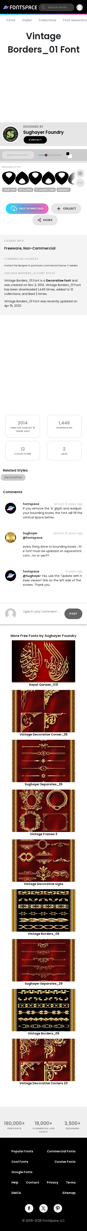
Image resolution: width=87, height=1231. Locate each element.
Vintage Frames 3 (43, 834)
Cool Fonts (19, 1162)
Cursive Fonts (65, 1162)
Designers (72, 1128)
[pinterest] (58, 1208)
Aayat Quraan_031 (43, 684)
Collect (69, 208)
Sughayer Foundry (43, 132)
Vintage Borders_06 (43, 934)
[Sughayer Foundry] (12, 134)
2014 (23, 423)
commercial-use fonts (44, 1130)
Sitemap (69, 1193)
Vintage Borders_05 (43, 1033)
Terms (71, 1182)
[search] (56, 7)
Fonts (11, 20)
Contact (35, 139)
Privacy (52, 1182)
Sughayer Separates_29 (44, 983)
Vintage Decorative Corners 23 (43, 1083)
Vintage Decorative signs (43, 884)
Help (14, 1182)
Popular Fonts (22, 1151)
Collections (47, 20)
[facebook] (29, 1208)
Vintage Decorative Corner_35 (44, 734)
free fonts (14, 1128)
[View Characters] (80, 173)
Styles (27, 20)
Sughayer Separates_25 (44, 784)
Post (73, 614)
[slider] (46, 155)
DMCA (16, 1193)
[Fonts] (20, 7)
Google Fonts (22, 1172)
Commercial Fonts (61, 1151)
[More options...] (80, 183)
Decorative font (58, 280)
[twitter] (43, 1208)
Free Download (31, 208)
